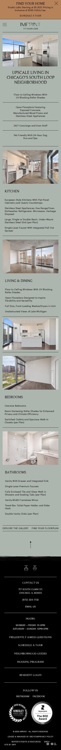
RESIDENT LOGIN (30, 675)
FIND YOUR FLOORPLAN (45, 528)
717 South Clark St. (30, 589)
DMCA (46, 741)
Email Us (30, 606)
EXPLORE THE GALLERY (15, 528)
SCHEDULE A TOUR (30, 645)
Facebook (39, 696)
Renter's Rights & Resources (26, 741)
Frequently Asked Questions (30, 637)
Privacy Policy (46, 736)
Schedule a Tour (30, 15)
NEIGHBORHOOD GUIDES (30, 653)
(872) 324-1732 (30, 599)
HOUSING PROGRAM (30, 662)
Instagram (22, 696)
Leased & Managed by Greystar (23, 736)
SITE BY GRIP (10, 744)
